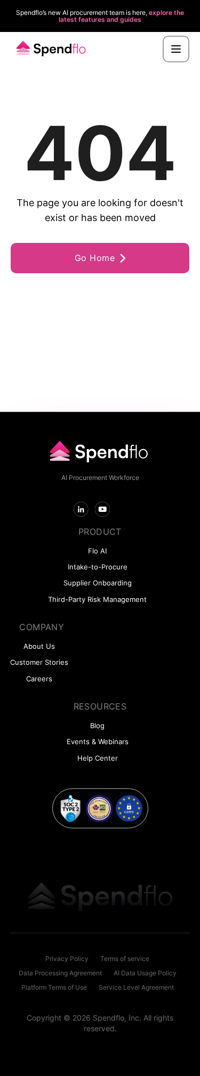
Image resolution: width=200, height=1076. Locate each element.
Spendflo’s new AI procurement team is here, (100, 16)
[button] (176, 49)
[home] (49, 49)
